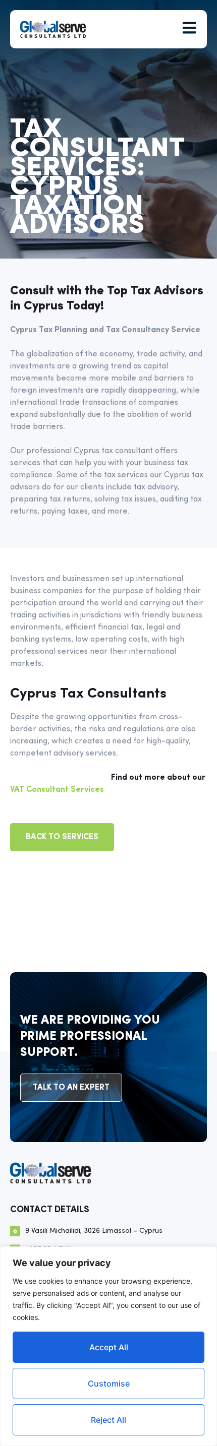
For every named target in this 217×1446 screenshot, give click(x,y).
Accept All (108, 1347)
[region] (108, 1346)
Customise (109, 1383)
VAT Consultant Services (57, 790)
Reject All (108, 1420)
